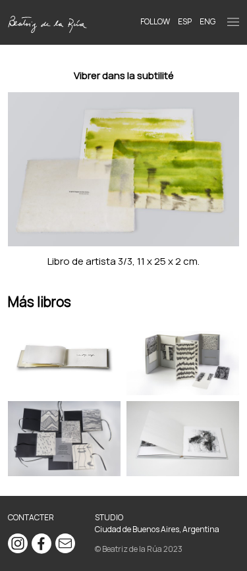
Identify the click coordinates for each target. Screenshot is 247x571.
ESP (185, 21)
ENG (207, 21)
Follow (155, 21)
